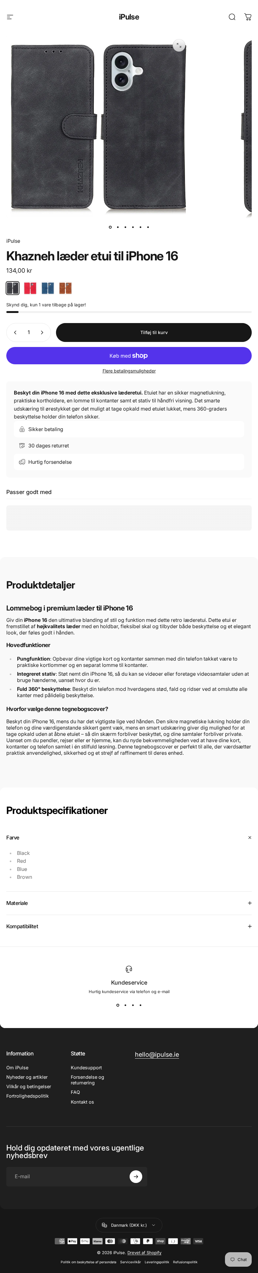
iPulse (129, 16)
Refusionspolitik (185, 1262)
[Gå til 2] (117, 227)
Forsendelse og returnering (87, 1080)
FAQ (75, 1092)
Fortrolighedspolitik (27, 1096)
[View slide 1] (117, 1005)
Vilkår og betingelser (28, 1086)
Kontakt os (82, 1102)
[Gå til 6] (148, 227)
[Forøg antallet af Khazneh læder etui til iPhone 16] (43, 332)
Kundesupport (86, 1068)
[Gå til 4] (133, 227)
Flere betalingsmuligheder (129, 370)
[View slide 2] (125, 1005)
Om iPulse (17, 1068)
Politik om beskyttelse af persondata (88, 1262)
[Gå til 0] (110, 227)
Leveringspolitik (157, 1262)
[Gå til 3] (125, 227)
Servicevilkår (130, 1262)
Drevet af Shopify (144, 1252)
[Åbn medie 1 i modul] (179, 45)
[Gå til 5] (140, 227)
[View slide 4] (140, 1005)
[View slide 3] (133, 1005)
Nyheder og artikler (27, 1077)
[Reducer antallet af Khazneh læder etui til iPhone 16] (14, 332)
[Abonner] (136, 1176)
